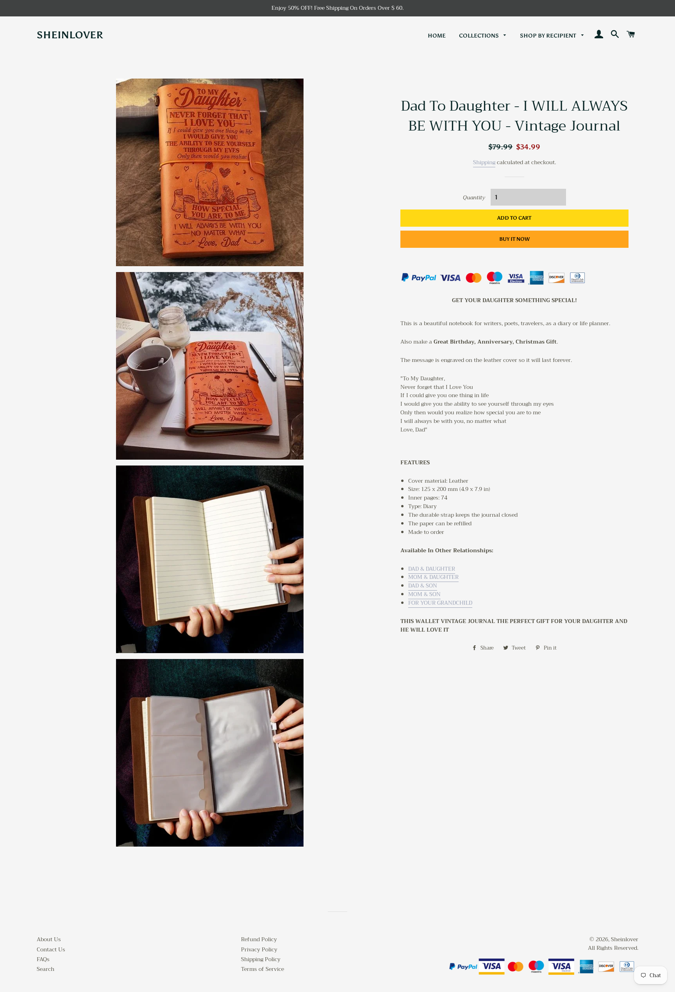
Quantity (474, 197)
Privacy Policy (259, 949)
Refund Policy (259, 939)
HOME (437, 35)
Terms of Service (262, 969)
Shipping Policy (260, 959)
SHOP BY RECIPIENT (548, 35)
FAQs (43, 959)
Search (45, 969)
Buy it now (514, 239)
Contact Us (51, 949)
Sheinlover (70, 35)
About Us (49, 939)
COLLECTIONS (479, 35)
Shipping (484, 162)
